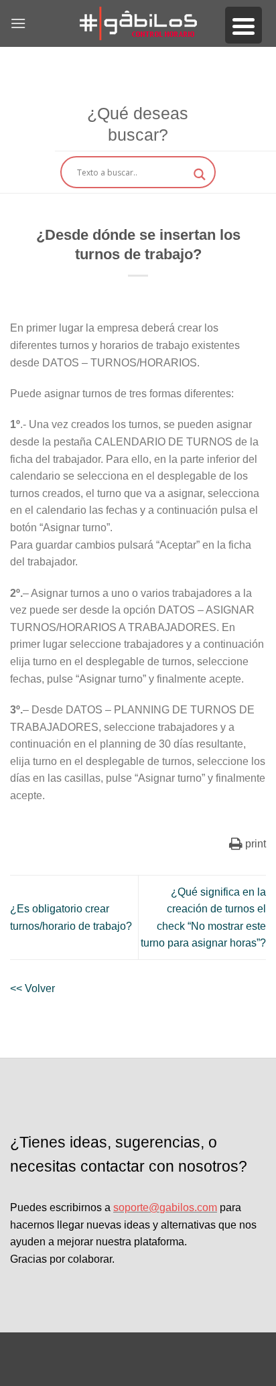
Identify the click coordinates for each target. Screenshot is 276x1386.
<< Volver (32, 988)
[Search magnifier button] (199, 174)
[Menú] (18, 23)
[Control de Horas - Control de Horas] (138, 23)
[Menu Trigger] (243, 25)
